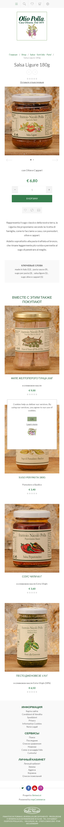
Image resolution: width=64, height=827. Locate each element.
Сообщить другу (38, 210)
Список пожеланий (32, 776)
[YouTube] (34, 788)
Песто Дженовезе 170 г (32, 675)
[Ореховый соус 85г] (34, 72)
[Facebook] (28, 788)
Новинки (32, 746)
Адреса (32, 769)
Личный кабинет (32, 763)
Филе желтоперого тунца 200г (32, 378)
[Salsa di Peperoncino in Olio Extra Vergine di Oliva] (32, 538)
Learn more (32, 424)
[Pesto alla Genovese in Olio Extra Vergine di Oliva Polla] (32, 637)
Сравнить (32, 210)
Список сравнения (32, 743)
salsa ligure (39, 273)
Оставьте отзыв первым (32, 82)
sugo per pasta (22, 273)
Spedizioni (32, 717)
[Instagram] (40, 788)
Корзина (40, 4)
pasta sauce (38, 269)
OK (32, 419)
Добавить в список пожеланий (25, 210)
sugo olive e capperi (30, 277)
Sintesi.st (36, 795)
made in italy (21, 269)
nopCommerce (38, 799)
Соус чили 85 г (32, 576)
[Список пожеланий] (32, 4)
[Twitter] (22, 788)
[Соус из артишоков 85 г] (29, 72)
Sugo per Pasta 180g (32, 477)
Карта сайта (32, 711)
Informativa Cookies (32, 723)
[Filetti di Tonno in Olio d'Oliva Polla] (32, 340)
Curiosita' (32, 753)
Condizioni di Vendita (32, 714)
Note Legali (32, 726)
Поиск (32, 737)
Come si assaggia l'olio (32, 749)
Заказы (32, 766)
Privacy (32, 720)
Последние (32, 740)
